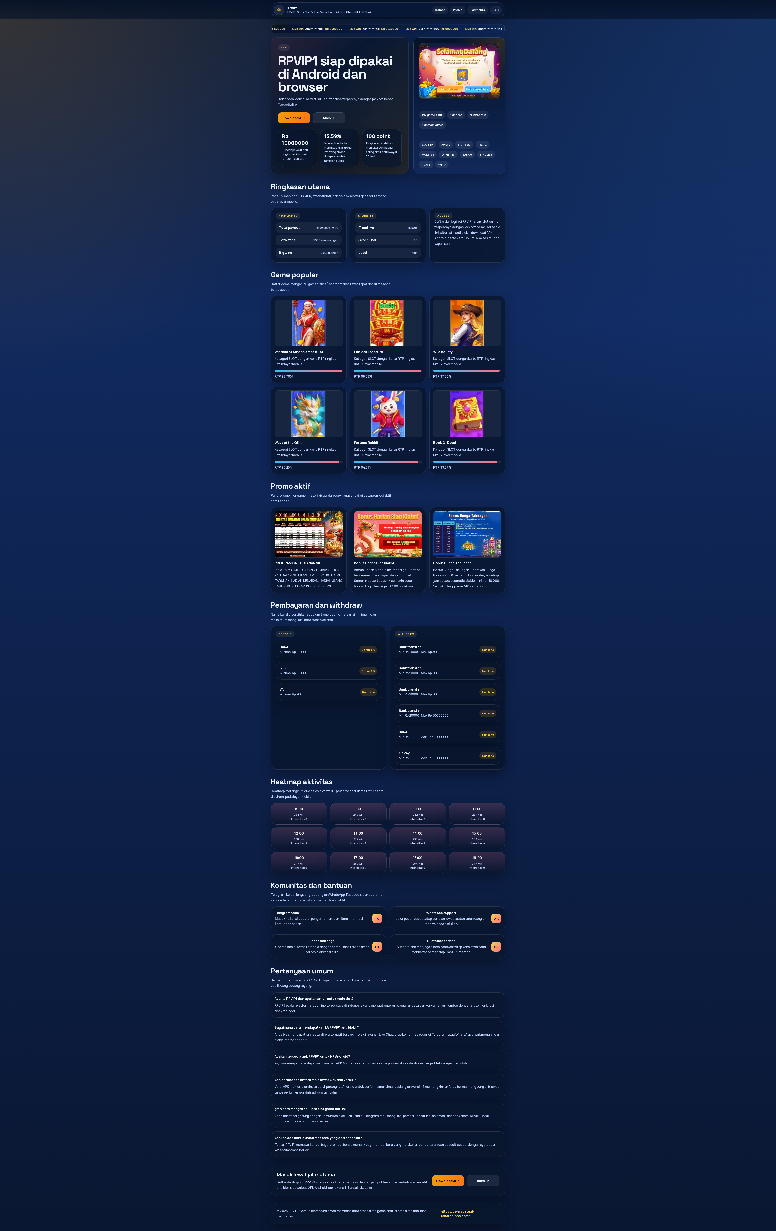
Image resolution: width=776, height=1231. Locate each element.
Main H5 (329, 118)
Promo (457, 10)
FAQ (496, 10)
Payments (477, 10)
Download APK (294, 118)
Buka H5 (483, 1181)
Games (440, 10)
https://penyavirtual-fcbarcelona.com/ (457, 1213)
